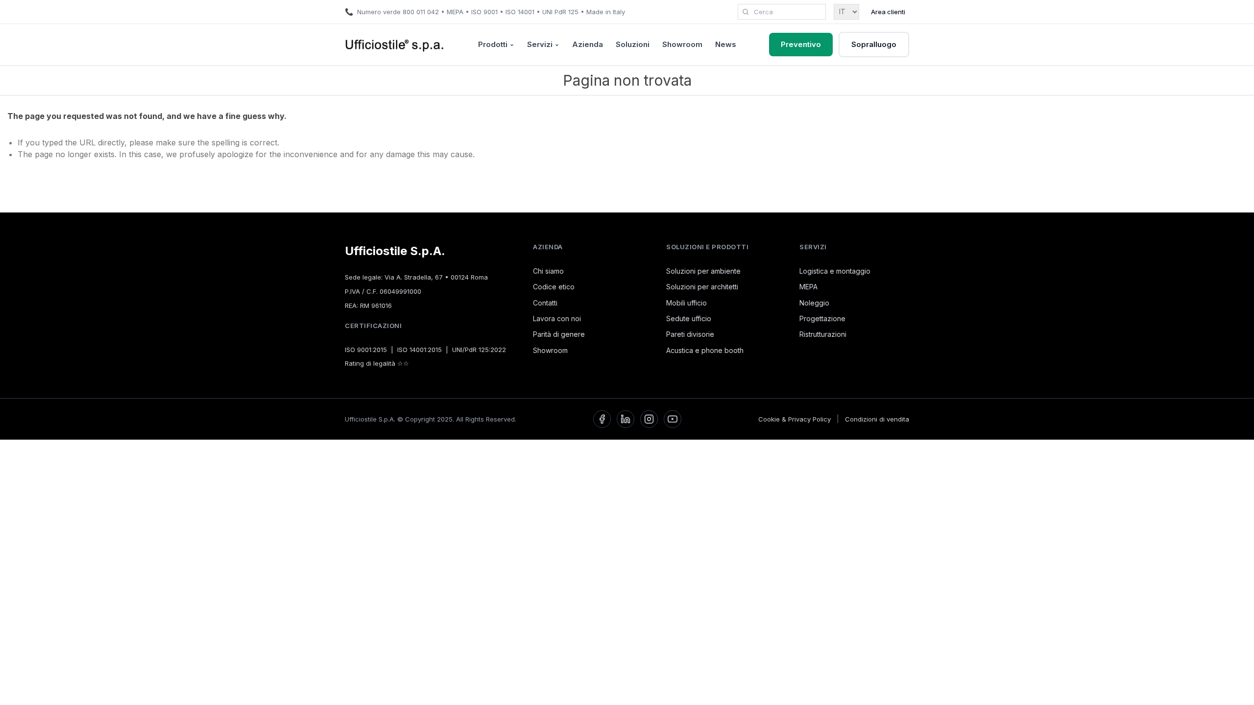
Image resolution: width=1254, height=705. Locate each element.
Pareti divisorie (690, 334)
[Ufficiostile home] (395, 44)
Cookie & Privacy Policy (794, 419)
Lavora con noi (557, 318)
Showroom (682, 44)
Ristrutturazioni (822, 334)
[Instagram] (649, 419)
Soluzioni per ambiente (703, 271)
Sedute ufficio (688, 318)
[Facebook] (602, 419)
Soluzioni (633, 44)
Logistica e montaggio (834, 271)
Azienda (587, 44)
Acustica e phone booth (705, 350)
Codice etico (554, 286)
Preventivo (801, 44)
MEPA (808, 286)
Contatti (545, 303)
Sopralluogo (873, 44)
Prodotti (492, 44)
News (725, 44)
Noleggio (814, 303)
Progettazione (822, 318)
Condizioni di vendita (877, 419)
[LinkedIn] (625, 419)
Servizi (540, 44)
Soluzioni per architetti (702, 286)
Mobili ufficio (686, 303)
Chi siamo (548, 271)
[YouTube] (672, 419)
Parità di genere (559, 334)
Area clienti (888, 12)
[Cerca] (745, 12)
